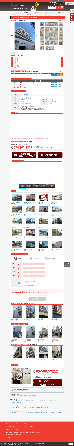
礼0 (16, 426)
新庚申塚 (59, 412)
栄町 (53, 400)
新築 (16, 423)
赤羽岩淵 (38, 407)
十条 (25, 97)
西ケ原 (19, 400)
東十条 (26, 94)
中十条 (58, 400)
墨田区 (21, 395)
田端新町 (26, 400)
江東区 (23, 395)
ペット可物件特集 (23, 390)
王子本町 (43, 400)
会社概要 (7, 424)
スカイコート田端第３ (54, 318)
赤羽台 (61, 400)
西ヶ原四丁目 (41, 412)
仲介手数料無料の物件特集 (15, 390)
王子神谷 (25, 98)
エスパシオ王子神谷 (54, 359)
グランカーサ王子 (27, 359)
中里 (35, 400)
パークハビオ (25, 423)
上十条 (15, 402)
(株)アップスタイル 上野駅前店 (24, 440)
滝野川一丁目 (49, 407)
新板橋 (30, 412)
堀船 (20, 402)
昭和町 (33, 400)
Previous (12, 35)
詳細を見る (54, 82)
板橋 (38, 412)
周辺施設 (31, 426)
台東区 (18, 395)
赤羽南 (18, 402)
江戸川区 (34, 395)
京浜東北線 (23, 96)
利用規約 (17, 295)
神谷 (31, 400)
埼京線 (22, 97)
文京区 (15, 395)
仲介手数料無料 (18, 424)
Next (37, 35)
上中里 (55, 400)
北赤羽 (25, 407)
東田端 (51, 400)
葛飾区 (31, 395)
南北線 (22, 98)
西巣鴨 (47, 412)
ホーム (7, 423)
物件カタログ (8, 431)
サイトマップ (8, 429)
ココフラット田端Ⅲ (14, 318)
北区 (24, 94)
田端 (29, 400)
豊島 (21, 400)
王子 (23, 400)
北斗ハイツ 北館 (14, 359)
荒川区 (26, 395)
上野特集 (17, 429)
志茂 (14, 400)
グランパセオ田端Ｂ (40, 318)
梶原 (41, 407)
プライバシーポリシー (24, 295)
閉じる (71, 443)
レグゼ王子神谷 (40, 359)
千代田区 (12, 395)
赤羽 (37, 400)
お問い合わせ (32, 423)
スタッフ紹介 (32, 424)
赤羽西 (40, 400)
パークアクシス (25, 424)
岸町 (45, 400)
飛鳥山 (45, 407)
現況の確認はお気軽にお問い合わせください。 (20, 87)
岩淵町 (48, 400)
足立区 (29, 395)
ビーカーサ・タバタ (27, 318)
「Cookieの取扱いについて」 (12, 444)
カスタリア (24, 429)
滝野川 (12, 400)
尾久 (27, 407)
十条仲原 (12, 402)
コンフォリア (25, 426)
